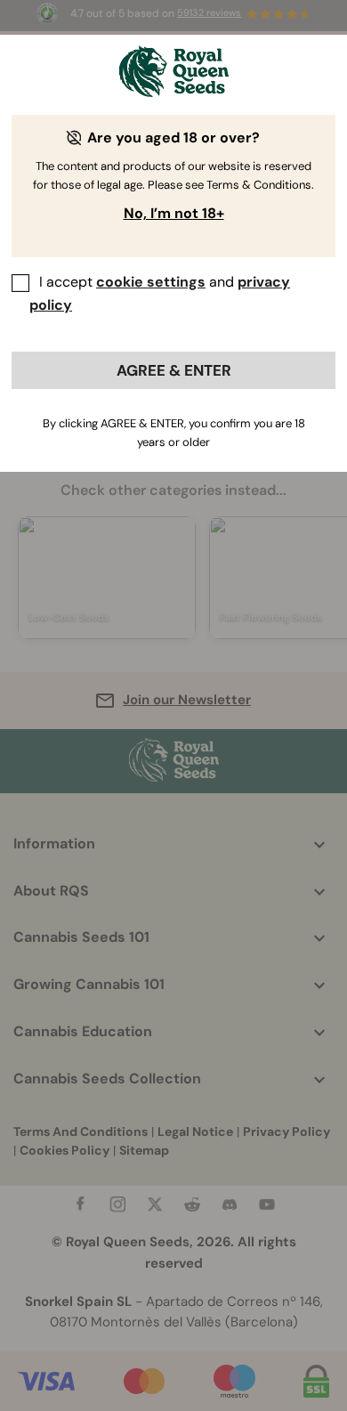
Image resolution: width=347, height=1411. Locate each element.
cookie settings (151, 281)
